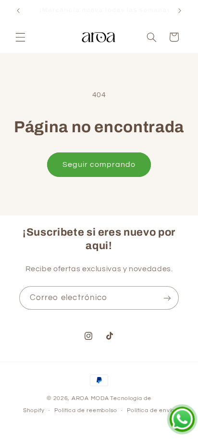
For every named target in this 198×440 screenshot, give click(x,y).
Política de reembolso (85, 410)
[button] (20, 37)
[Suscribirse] (167, 298)
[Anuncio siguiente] (179, 10)
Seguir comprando (99, 164)
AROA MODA (90, 398)
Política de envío (151, 410)
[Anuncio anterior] (18, 10)
